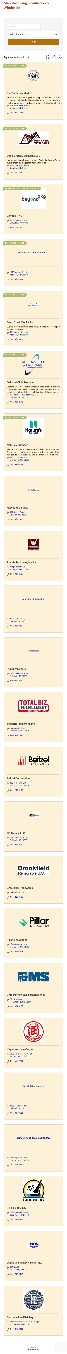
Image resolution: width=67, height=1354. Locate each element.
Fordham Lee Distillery (20, 1317)
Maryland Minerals (17, 507)
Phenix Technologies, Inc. (22, 562)
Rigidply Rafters (16, 669)
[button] (5, 57)
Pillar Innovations (17, 940)
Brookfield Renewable (20, 888)
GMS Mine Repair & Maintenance (26, 994)
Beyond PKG (14, 216)
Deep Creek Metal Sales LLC (23, 156)
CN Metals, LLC (16, 833)
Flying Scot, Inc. (16, 1208)
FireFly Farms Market (19, 93)
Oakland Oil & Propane (20, 382)
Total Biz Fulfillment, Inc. (21, 723)
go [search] (35, 42)
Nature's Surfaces (17, 445)
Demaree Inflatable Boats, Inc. (24, 1262)
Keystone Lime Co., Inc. (21, 1049)
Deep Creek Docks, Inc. (20, 322)
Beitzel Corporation (18, 778)
